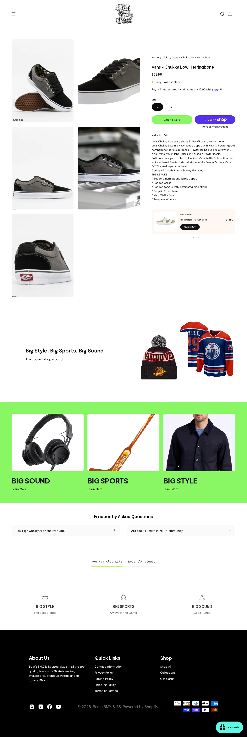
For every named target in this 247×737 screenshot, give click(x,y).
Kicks (165, 57)
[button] (222, 14)
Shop (166, 658)
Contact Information (109, 667)
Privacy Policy (104, 673)
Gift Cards (167, 679)
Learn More (19, 489)
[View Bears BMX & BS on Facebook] (49, 707)
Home (155, 57)
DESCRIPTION (160, 134)
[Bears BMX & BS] (123, 14)
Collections (168, 673)
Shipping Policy (105, 685)
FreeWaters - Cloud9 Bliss (193, 220)
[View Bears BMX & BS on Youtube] (58, 707)
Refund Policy (104, 679)
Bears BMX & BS (107, 706)
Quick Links (107, 658)
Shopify (151, 706)
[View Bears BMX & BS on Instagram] (32, 707)
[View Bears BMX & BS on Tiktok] (41, 707)
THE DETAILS (159, 174)
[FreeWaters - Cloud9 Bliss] (166, 221)
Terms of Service (106, 691)
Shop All (165, 667)
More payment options (215, 126)
